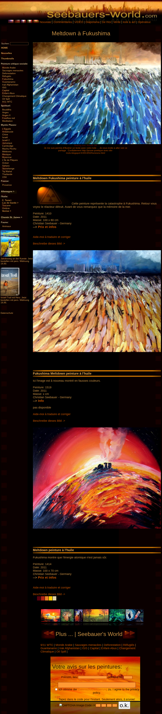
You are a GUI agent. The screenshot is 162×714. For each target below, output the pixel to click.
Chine (5, 134)
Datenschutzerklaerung (92, 689)
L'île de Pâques (10, 160)
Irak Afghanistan (10, 84)
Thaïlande (7, 174)
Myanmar (7, 157)
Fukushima (7, 79)
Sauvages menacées (12, 70)
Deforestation (9, 73)
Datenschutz (7, 313)
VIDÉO (78, 22)
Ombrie (6, 208)
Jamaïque (7, 143)
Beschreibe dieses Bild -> (49, 243)
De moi (106, 22)
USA (4, 177)
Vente (117, 22)
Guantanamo (8, 82)
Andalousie (7, 131)
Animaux (6, 226)
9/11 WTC (7, 101)
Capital (5, 90)
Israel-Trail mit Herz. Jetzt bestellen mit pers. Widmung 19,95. (15, 300)
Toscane (6, 205)
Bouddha (6, 109)
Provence (7, 185)
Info (41, 400)
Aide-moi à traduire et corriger (52, 237)
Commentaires (62, 22)
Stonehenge (8, 168)
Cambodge (7, 146)
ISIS (4, 87)
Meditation (7, 121)
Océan (5, 163)
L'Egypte (6, 129)
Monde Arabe (9, 67)
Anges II (6, 115)
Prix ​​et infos (47, 227)
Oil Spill (6, 99)
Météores (7, 151)
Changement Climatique (14, 96)
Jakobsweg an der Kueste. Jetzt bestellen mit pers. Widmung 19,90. (17, 261)
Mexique (6, 154)
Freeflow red (8, 118)
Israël (5, 137)
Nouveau (45, 22)
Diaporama (93, 22)
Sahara (5, 165)
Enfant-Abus (8, 93)
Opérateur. (144, 22)
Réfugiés (6, 76)
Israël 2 (6, 140)
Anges (5, 112)
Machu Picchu (9, 148)
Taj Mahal (7, 171)
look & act (129, 22)
